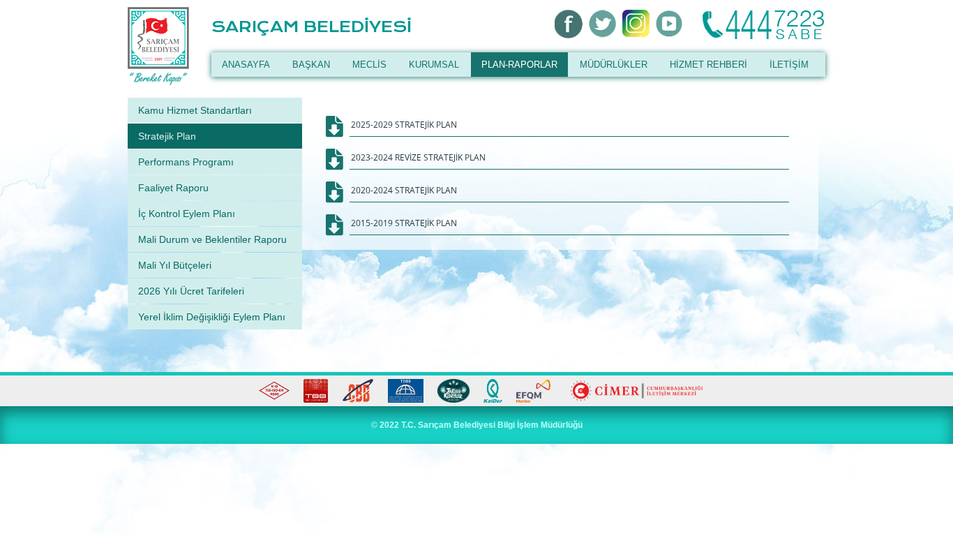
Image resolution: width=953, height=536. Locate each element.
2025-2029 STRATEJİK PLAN (404, 125)
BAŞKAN (311, 64)
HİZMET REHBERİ (708, 64)
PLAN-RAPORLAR (519, 64)
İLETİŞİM (789, 64)
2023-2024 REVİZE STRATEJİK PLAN (418, 157)
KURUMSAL (434, 64)
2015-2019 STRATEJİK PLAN (404, 223)
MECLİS (369, 64)
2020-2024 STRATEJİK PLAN (404, 190)
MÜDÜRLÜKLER (613, 64)
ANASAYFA (246, 64)
